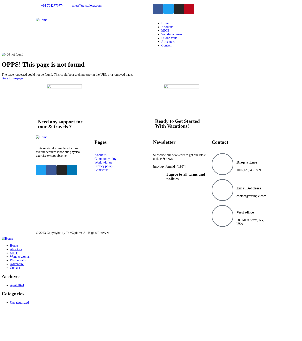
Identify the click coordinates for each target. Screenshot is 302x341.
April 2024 (17, 285)
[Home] (41, 20)
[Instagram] (179, 9)
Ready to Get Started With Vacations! (177, 123)
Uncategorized (19, 302)
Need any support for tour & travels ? (60, 124)
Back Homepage (12, 78)
